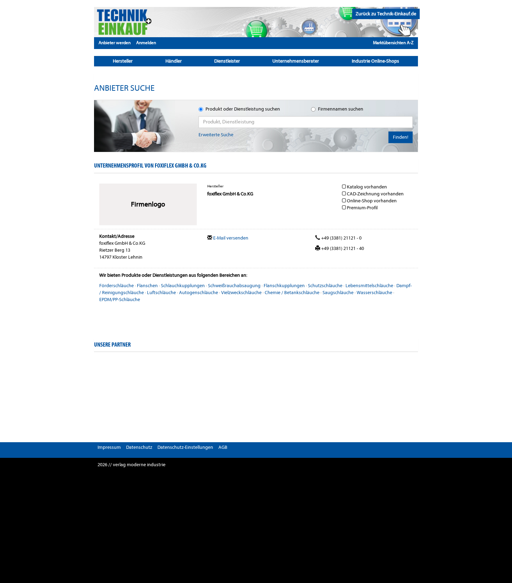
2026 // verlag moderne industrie (131, 465)
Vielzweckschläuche (241, 292)
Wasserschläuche (374, 292)
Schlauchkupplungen (183, 286)
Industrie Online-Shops (375, 61)
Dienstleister (227, 61)
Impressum (109, 447)
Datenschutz (139, 447)
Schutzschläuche (325, 286)
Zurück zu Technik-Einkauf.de (386, 14)
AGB (222, 447)
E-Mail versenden (230, 238)
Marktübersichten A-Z (393, 42)
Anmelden (146, 42)
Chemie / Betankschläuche (292, 292)
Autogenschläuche (198, 292)
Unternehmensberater (295, 61)
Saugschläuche (338, 292)
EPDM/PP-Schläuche (119, 299)
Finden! (400, 137)
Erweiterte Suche (216, 135)
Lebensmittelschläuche (369, 286)
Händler (173, 61)
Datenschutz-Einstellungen (185, 447)
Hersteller (123, 61)
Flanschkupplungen (284, 286)
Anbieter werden (115, 42)
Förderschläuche (116, 286)
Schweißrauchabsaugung (234, 286)
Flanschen (147, 286)
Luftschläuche (161, 292)
